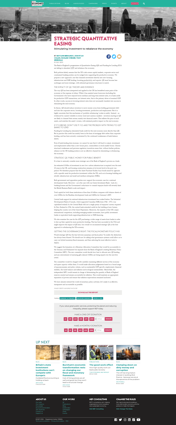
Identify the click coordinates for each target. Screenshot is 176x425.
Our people (39, 406)
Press (104, 3)
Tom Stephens (94, 372)
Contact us (39, 411)
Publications (54, 3)
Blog (67, 3)
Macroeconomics (84, 298)
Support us (39, 413)
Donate (135, 3)
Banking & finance (67, 298)
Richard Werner (68, 58)
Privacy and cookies (57, 421)
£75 (86, 319)
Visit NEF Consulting (96, 409)
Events (114, 3)
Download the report (88, 292)
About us (41, 399)
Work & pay (97, 298)
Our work (39, 402)
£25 (75, 319)
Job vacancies (40, 409)
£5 (65, 319)
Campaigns (93, 3)
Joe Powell (120, 382)
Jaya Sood (39, 382)
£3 (66, 330)
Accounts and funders (43, 408)
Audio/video (79, 3)
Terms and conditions (42, 421)
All (63, 402)
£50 (80, 319)
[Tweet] (114, 56)
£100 (91, 319)
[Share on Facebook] (108, 56)
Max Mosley (105, 372)
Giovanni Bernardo (65, 56)
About (124, 3)
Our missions (40, 404)
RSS (67, 421)
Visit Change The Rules (124, 409)
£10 (70, 319)
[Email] (119, 56)
